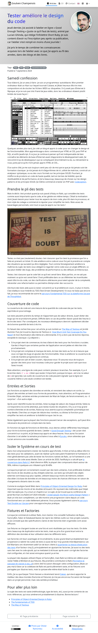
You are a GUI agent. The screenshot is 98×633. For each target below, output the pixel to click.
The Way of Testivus (71, 329)
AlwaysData (77, 628)
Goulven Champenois (23, 3)
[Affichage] (88, 3)
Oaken (63, 574)
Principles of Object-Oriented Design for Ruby (61, 486)
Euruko (63, 436)
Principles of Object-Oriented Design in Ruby (31, 599)
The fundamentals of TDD (23, 602)
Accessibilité (57, 628)
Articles (52, 3)
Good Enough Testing (61, 430)
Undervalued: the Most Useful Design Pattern (67, 494)
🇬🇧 (78, 3)
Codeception (80, 182)
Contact (71, 3)
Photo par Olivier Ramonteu (39, 627)
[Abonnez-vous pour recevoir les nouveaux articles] (83, 3)
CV (62, 3)
